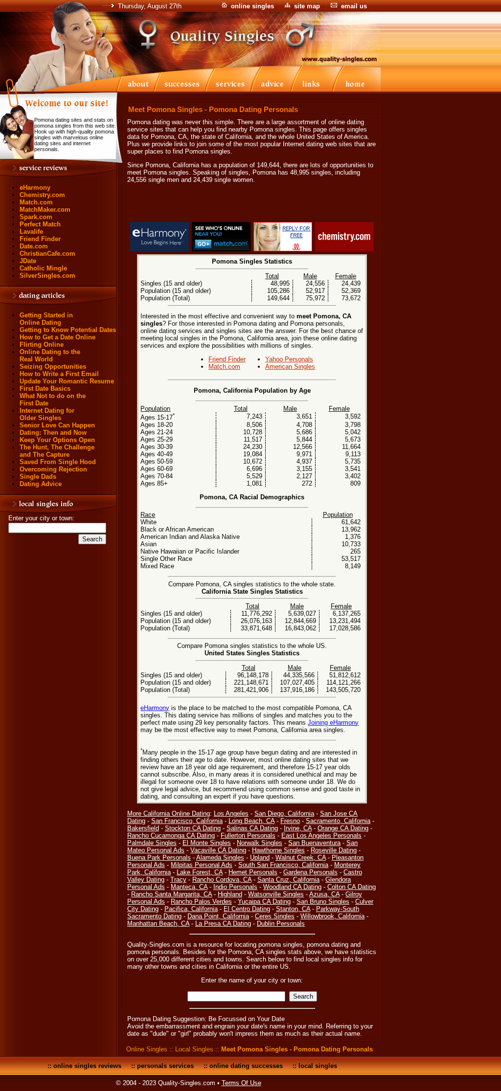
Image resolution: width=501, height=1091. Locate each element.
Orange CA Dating (343, 828)
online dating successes (246, 1065)
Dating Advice (41, 484)
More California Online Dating (168, 813)
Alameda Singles (220, 857)
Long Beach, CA (251, 820)
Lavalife (31, 231)
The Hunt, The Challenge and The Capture (57, 451)
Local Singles (194, 1049)
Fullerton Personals (248, 835)
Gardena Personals (310, 872)
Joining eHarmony (333, 722)
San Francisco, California (187, 820)
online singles (252, 6)
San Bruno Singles (322, 901)
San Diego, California (284, 813)
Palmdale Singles (152, 842)
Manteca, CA (189, 887)
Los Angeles (231, 813)
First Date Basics (45, 388)
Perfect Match (40, 224)
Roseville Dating (334, 850)
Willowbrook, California (332, 916)
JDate (28, 261)
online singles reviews (87, 1065)
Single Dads (38, 476)
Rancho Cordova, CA (221, 879)
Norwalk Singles (259, 842)
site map (307, 6)
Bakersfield (143, 828)
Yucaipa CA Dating (264, 901)
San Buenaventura (314, 842)
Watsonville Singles (276, 894)
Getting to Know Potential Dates (68, 330)
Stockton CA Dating (193, 828)
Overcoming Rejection (53, 469)
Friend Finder (40, 239)
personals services (165, 1065)
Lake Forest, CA (200, 872)
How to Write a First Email (59, 374)
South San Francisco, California (283, 864)
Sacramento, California (338, 820)
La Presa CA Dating (223, 923)
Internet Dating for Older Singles (47, 414)
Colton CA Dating (351, 887)
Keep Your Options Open (57, 440)
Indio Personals (235, 887)
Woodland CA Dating (292, 887)
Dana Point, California (218, 916)
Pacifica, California (191, 909)
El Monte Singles (206, 842)
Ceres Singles (275, 916)
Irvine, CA (298, 828)
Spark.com (36, 217)
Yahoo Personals (289, 359)
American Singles (290, 366)
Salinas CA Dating (252, 828)
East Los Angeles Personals (321, 835)
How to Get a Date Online (57, 337)
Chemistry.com (42, 195)
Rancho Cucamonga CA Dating (171, 835)
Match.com (36, 202)
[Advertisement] (251, 204)
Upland (260, 857)
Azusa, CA (324, 894)
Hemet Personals (252, 872)
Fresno (290, 820)
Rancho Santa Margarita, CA (171, 894)
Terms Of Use (241, 1083)
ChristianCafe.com (47, 253)
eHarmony (35, 187)
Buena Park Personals (159, 857)
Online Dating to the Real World (50, 355)
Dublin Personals (281, 923)
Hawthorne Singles (278, 850)
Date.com (34, 246)
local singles (317, 1065)
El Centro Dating (247, 909)
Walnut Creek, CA (300, 857)
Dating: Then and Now (53, 432)
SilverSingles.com (47, 275)
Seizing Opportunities (53, 366)
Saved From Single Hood (58, 462)
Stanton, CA (293, 909)
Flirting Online (42, 344)
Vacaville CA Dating (218, 850)
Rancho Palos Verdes (201, 901)
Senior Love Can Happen (57, 425)
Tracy (178, 879)
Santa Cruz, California (288, 879)
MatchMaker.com (45, 209)
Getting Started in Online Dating (46, 319)
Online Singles (146, 1049)
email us (354, 6)
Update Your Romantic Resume (67, 381)
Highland (230, 894)
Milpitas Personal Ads (201, 864)
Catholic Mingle (43, 268)
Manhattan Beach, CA (158, 923)
